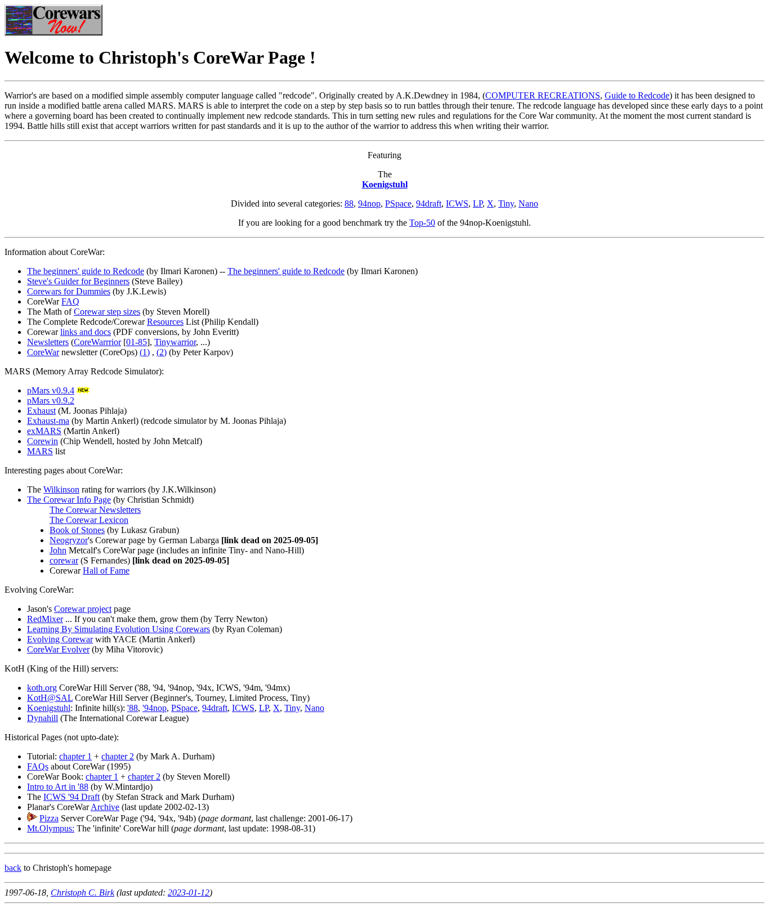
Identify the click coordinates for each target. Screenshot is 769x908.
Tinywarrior (175, 342)
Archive (105, 807)
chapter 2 (117, 756)
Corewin (42, 441)
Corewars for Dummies (68, 291)
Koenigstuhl (385, 184)
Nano (528, 203)
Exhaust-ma (48, 421)
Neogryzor (69, 540)
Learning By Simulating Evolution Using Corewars (118, 629)
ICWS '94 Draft (71, 797)
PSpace (398, 203)
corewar (64, 560)
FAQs (37, 766)
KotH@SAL (50, 698)
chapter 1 (75, 756)
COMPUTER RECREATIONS (542, 95)
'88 (132, 708)
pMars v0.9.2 (50, 400)
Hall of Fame (106, 570)
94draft (428, 203)
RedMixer (45, 619)
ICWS (457, 203)
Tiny (506, 203)
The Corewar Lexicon (89, 520)
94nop (369, 203)
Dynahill (42, 718)
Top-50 (422, 222)
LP (477, 203)
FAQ (70, 301)
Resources (165, 321)
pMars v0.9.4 (50, 390)
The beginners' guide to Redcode (85, 271)
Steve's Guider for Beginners (78, 281)
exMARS (44, 431)
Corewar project (82, 609)
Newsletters (48, 342)
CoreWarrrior (97, 342)
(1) (145, 352)
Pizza (49, 818)
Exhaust (41, 410)
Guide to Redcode (637, 95)
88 (349, 203)
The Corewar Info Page (69, 499)
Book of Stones (77, 530)
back (13, 868)
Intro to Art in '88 (57, 786)
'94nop (154, 708)
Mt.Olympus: (50, 828)
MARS (40, 451)
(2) (162, 352)
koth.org (42, 687)
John (58, 550)
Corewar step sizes (107, 311)
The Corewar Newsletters (95, 510)
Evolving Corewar (60, 639)
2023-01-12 (188, 892)
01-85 (136, 342)
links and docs (85, 332)
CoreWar (43, 352)
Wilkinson (61, 489)
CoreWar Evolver (58, 649)
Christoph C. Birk (82, 892)
